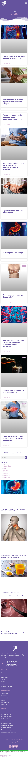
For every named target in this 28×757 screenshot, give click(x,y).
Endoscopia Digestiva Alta (7, 721)
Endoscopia (6, 472)
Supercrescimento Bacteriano (8, 732)
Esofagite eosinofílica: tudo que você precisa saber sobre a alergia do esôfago (13, 556)
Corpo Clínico (7, 466)
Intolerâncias (6, 475)
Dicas (4, 468)
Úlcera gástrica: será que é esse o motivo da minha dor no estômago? (13, 510)
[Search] (26, 457)
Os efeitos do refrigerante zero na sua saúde (13, 391)
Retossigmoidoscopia (6, 730)
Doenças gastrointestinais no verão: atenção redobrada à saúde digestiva (13, 166)
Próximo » (14, 454)
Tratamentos (6, 477)
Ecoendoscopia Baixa (6, 716)
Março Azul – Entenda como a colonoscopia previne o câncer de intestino (13, 632)
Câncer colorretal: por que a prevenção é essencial (14, 57)
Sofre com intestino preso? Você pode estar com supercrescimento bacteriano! (13, 343)
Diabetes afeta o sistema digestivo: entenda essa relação (13, 102)
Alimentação (6, 465)
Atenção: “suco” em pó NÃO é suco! (11, 592)
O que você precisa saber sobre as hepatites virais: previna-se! (13, 438)
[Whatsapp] (16, 746)
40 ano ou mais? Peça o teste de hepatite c (12, 596)
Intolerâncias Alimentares (7, 725)
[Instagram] (13, 746)
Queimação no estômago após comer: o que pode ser (14, 254)
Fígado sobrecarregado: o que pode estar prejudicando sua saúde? (13, 117)
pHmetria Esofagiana (6, 727)
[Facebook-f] (10, 746)
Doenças (5, 470)
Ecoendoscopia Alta (6, 714)
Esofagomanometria (6, 723)
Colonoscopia (4, 712)
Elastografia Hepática (6, 718)
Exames (5, 473)
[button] (25, 3)
